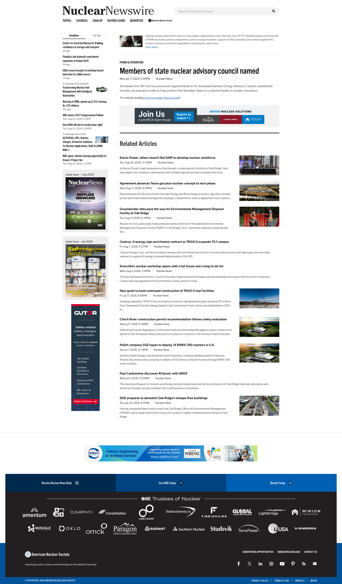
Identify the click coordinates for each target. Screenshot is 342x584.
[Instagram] (271, 563)
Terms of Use (281, 580)
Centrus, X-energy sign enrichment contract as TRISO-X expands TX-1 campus (174, 241)
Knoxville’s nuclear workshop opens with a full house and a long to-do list (171, 266)
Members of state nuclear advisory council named (189, 70)
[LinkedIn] (260, 563)
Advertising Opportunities (258, 551)
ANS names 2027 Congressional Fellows (83, 115)
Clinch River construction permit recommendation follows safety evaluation (173, 319)
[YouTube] (282, 563)
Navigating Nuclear (289, 551)
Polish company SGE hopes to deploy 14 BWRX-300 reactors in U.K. (167, 345)
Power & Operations (132, 62)
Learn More (151, 47)
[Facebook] (238, 563)
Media (313, 580)
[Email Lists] (314, 563)
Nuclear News (164, 78)
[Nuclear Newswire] (304, 563)
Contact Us (310, 551)
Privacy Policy (260, 580)
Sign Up (97, 20)
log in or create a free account (162, 97)
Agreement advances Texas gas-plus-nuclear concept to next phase (167, 183)
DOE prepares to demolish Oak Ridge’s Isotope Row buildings (164, 398)
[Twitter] (249, 563)
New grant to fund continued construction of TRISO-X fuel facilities (167, 290)
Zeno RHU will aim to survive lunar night (83, 124)
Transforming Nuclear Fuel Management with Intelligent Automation (77, 91)
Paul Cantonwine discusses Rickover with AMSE (153, 373)
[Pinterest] (293, 563)
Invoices (300, 580)
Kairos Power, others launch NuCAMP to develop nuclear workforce (167, 157)
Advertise (136, 20)
